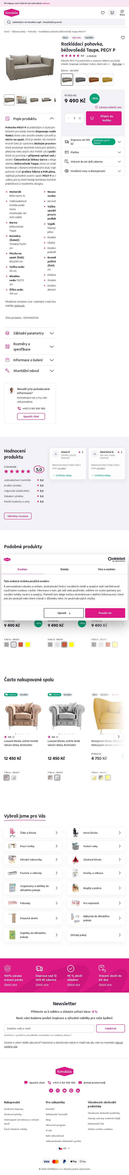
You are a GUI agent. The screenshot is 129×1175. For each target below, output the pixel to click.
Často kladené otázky (15, 1129)
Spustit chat (31, 416)
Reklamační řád (96, 1123)
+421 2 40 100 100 (34, 408)
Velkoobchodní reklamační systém (63, 1141)
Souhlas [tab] (22, 569)
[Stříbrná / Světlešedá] (13, 777)
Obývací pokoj (18, 31)
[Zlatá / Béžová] (94, 777)
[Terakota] (94, 79)
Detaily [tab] (64, 569)
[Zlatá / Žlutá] (108, 777)
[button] (93, 141)
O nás (49, 1130)
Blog (48, 1119)
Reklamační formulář (56, 1114)
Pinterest (71, 1091)
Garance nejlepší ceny (110, 107)
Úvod (6, 31)
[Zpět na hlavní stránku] (11, 13)
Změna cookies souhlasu (100, 1129)
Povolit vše (105, 613)
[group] (30, 66)
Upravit (62, 613)
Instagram (58, 1091)
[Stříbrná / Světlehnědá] (6, 777)
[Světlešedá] (80, 79)
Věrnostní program (56, 1125)
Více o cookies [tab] (106, 569)
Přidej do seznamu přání (123, 38)
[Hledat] (8, 22)
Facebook (51, 1091)
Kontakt (50, 1108)
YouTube (64, 1091)
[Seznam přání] (103, 13)
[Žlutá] (107, 79)
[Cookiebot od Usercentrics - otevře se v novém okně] (110, 559)
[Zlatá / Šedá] (101, 777)
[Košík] (112, 12)
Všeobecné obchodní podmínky (104, 1113)
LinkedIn (78, 1091)
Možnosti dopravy (13, 1108)
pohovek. (20, 305)
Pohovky (32, 31)
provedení (62, 468)
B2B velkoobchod (55, 1135)
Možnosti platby (13, 1114)
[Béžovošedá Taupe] (67, 79)
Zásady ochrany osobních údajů (104, 1118)
